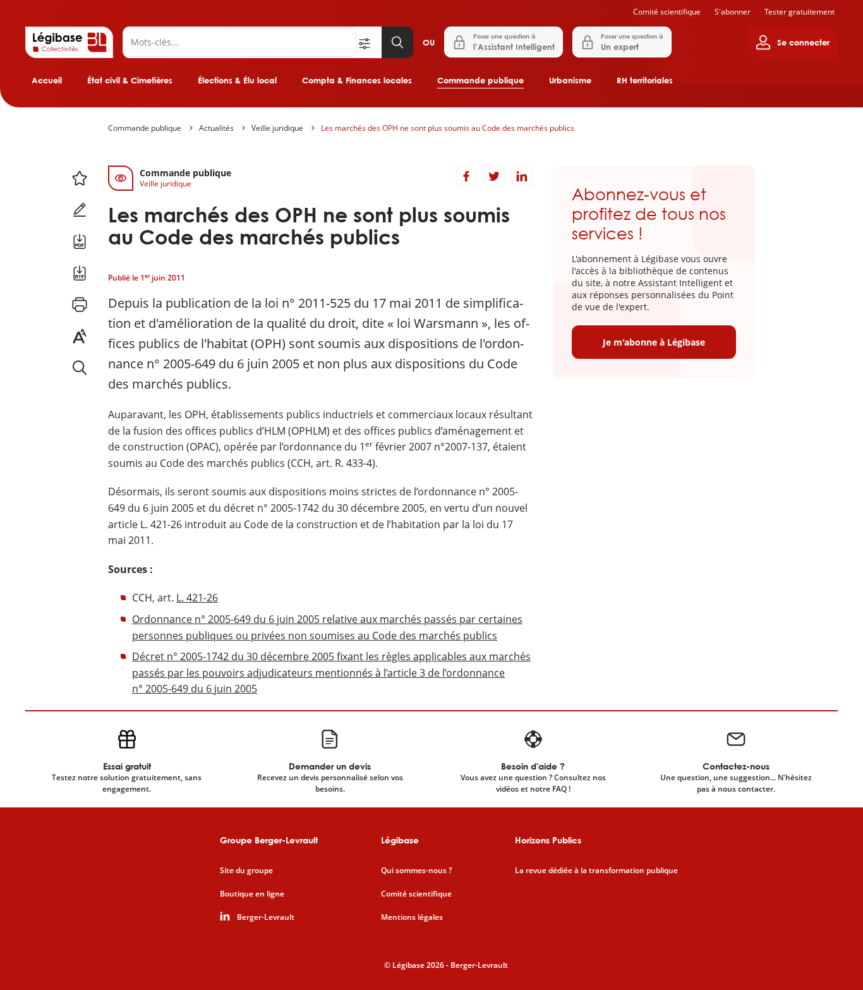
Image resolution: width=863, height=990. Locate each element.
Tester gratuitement (799, 11)
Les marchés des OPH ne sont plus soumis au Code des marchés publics (447, 128)
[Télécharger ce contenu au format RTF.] (79, 273)
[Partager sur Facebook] (466, 176)
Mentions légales (412, 917)
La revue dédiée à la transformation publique (596, 871)
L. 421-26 (197, 598)
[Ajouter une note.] (79, 209)
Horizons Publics (548, 840)
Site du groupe (246, 871)
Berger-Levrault (265, 917)
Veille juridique (277, 128)
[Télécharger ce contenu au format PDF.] (79, 241)
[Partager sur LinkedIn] (522, 176)
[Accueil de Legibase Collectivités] (69, 42)
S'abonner (733, 11)
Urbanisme (570, 80)
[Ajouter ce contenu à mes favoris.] (79, 178)
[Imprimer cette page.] (79, 304)
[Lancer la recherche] (397, 42)
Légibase (400, 840)
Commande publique (480, 80)
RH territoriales (645, 80)
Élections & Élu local (237, 80)
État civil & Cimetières (129, 80)
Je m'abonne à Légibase (654, 342)
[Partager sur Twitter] (494, 176)
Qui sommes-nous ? (416, 871)
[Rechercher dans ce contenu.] (79, 367)
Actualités (216, 128)
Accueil (47, 80)
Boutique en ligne (252, 894)
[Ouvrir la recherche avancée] (369, 42)
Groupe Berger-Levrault (269, 840)
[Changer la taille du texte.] (79, 336)
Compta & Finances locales (357, 80)
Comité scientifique (667, 11)
